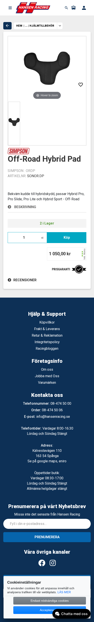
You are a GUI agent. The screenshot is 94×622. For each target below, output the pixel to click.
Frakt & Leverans (47, 329)
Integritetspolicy (47, 342)
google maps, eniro (51, 461)
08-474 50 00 (60, 403)
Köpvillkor (47, 322)
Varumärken (47, 382)
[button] (10, 7)
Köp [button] (67, 237)
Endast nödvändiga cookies (50, 600)
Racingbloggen (47, 348)
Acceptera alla (49, 610)
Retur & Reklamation (47, 335)
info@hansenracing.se (53, 417)
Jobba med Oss (47, 376)
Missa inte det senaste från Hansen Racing (47, 514)
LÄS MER (64, 592)
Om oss (47, 369)
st (42, 237)
